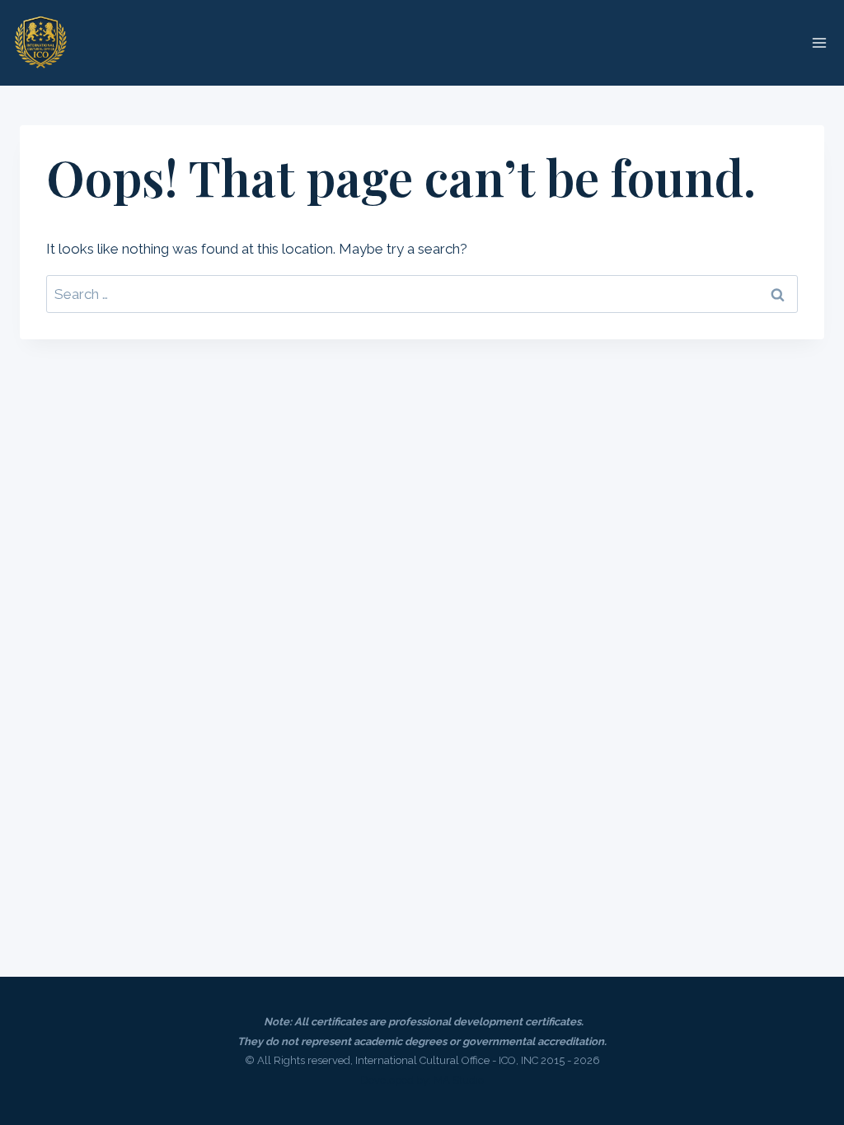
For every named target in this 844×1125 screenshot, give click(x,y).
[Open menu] (819, 42)
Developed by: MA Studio (422, 1080)
